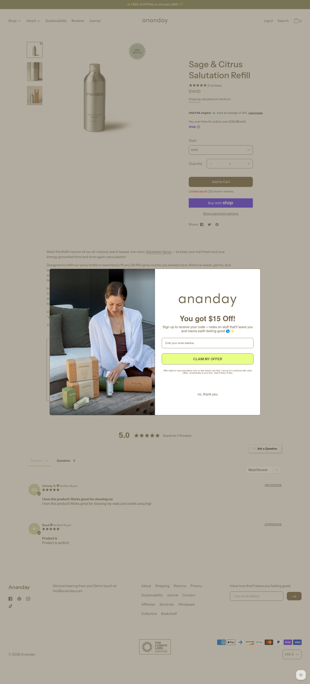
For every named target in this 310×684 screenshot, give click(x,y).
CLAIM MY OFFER (207, 358)
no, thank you (208, 394)
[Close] (255, 274)
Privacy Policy (225, 372)
